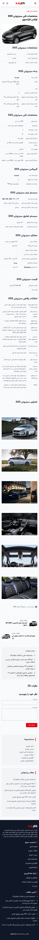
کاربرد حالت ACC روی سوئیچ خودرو (24, 797)
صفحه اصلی (33, 846)
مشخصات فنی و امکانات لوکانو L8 (21, 655)
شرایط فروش (33, 867)
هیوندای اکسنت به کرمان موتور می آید (23, 637)
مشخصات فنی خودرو (27, 752)
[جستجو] (7, 3)
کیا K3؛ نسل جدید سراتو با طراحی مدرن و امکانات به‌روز (20, 660)
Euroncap (27, 267)
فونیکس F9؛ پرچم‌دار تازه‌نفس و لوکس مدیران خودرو (21, 667)
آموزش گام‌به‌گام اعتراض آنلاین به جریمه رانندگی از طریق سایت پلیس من (20, 791)
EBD (10, 199)
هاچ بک (16, 77)
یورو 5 (15, 263)
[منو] (35, 3)
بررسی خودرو (29, 749)
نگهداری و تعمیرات (27, 758)
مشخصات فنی (32, 859)
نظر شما (35, 708)
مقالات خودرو (29, 755)
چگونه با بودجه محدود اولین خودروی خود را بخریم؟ (21, 802)
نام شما (35, 699)
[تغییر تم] (3, 3)
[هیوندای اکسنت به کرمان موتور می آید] (6, 636)
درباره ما (34, 886)
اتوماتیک (16, 175)
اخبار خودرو (30, 746)
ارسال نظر (31, 725)
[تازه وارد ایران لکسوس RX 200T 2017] (33, 623)
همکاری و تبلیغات (31, 878)
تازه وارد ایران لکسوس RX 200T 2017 (16, 624)
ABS (3, 199)
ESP (7, 199)
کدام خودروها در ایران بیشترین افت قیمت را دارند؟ (21, 809)
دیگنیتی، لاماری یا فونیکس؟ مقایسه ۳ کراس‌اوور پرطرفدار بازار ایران (21, 674)
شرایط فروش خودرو (27, 761)
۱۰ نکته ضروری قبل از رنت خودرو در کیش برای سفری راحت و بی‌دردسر (21, 785)
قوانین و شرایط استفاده (29, 882)
